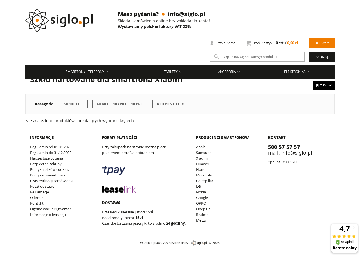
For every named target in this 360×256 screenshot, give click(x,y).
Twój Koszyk (275, 43)
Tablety (171, 71)
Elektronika (295, 71)
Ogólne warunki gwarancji (51, 208)
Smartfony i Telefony (85, 71)
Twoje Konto (225, 43)
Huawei (202, 163)
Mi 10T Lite (73, 104)
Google (202, 197)
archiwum (9, 253)
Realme (202, 214)
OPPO (201, 203)
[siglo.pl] (62, 16)
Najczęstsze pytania (46, 158)
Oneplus (203, 208)
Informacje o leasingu (48, 214)
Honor (201, 169)
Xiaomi (202, 158)
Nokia (201, 192)
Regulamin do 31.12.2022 (50, 152)
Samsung (204, 152)
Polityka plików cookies (49, 169)
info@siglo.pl (186, 14)
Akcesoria (227, 71)
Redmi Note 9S (170, 104)
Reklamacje (39, 192)
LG (198, 186)
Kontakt (37, 203)
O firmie (36, 197)
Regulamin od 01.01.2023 (50, 146)
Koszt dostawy (42, 186)
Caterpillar (204, 180)
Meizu (201, 220)
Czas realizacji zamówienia (51, 180)
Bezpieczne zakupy (46, 163)
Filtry (321, 85)
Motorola (204, 175)
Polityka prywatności (47, 175)
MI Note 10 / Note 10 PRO (120, 104)
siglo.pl (199, 243)
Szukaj (322, 56)
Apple (201, 146)
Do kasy (321, 42)
